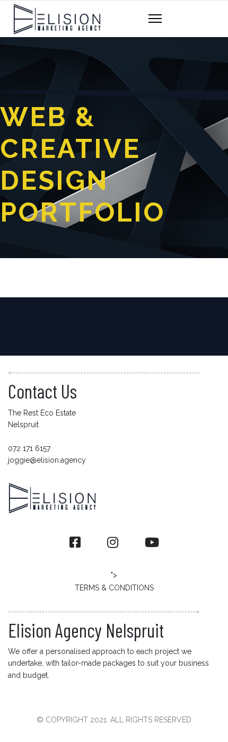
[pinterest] (152, 543)
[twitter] (112, 543)
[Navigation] (155, 19)
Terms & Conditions (114, 588)
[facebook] (75, 543)
